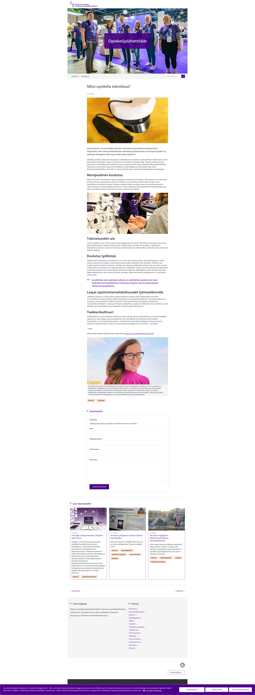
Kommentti (93, 460)
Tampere (178, 558)
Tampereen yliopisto (89, 577)
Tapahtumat (133, 630)
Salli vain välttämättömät (240, 690)
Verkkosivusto (94, 449)
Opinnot (91, 400)
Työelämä (101, 400)
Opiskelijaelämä (126, 550)
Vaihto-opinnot (135, 642)
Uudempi (180, 591)
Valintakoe (133, 645)
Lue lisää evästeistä (153, 690)
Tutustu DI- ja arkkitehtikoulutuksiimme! (138, 333)
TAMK (131, 621)
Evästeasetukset (191, 690)
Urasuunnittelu (135, 554)
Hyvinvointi (133, 609)
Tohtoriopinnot (135, 633)
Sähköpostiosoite (96, 439)
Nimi (92, 428)
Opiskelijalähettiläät (127, 41)
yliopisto (115, 558)
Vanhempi (75, 591)
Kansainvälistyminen (137, 612)
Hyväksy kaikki (217, 690)
